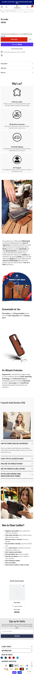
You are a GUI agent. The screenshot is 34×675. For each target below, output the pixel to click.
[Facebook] (2, 658)
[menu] (2, 7)
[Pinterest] (9, 658)
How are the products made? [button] (12, 464)
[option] (17, 599)
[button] (17, 443)
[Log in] (27, 7)
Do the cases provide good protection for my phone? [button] (11, 475)
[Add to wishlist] (30, 40)
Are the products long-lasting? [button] (13, 469)
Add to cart (14, 39)
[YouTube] (13, 658)
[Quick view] (23, 586)
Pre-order (17, 609)
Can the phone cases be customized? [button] (14, 443)
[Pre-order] (17, 592)
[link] (17, 97)
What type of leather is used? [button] (12, 459)
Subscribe (17, 636)
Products (7, 10)
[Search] (7, 7)
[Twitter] (17, 658)
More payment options (17, 48)
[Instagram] (6, 658)
